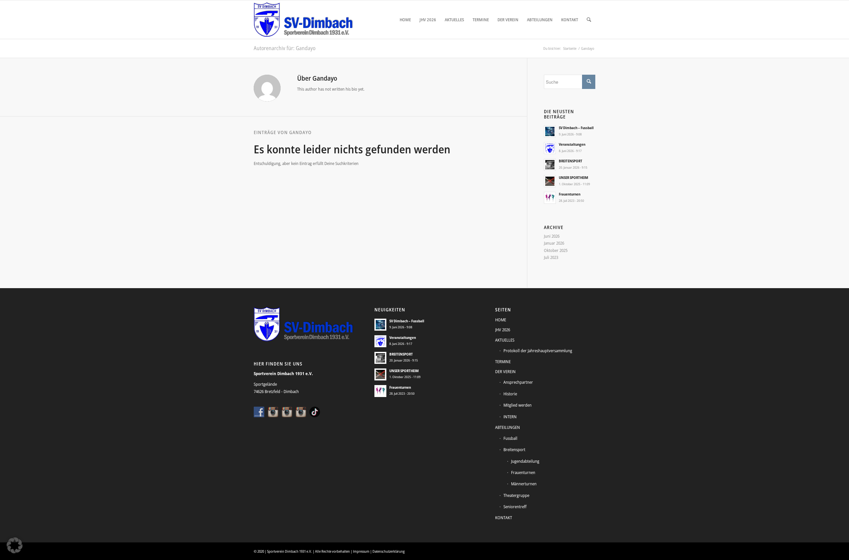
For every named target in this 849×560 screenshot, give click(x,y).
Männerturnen (524, 484)
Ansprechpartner (518, 382)
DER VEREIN (505, 371)
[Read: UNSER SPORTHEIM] (550, 181)
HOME (500, 320)
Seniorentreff (515, 507)
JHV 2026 (502, 330)
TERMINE (503, 361)
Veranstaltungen (572, 144)
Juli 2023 (551, 257)
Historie (510, 394)
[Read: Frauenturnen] (550, 198)
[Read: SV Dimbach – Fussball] (550, 131)
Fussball (510, 438)
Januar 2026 (554, 243)
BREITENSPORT (570, 160)
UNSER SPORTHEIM (573, 177)
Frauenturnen (569, 194)
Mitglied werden (517, 405)
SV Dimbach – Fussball (576, 127)
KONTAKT (503, 517)
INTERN (510, 417)
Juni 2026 (551, 236)
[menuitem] (405, 19)
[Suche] (588, 19)
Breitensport (514, 449)
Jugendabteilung (525, 461)
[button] (14, 545)
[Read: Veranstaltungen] (550, 148)
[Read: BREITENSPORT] (550, 165)
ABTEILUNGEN (507, 427)
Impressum (361, 551)
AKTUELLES (504, 340)
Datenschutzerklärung (388, 551)
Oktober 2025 (555, 250)
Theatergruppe (516, 495)
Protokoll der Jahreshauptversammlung (537, 351)
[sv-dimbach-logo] (303, 19)
